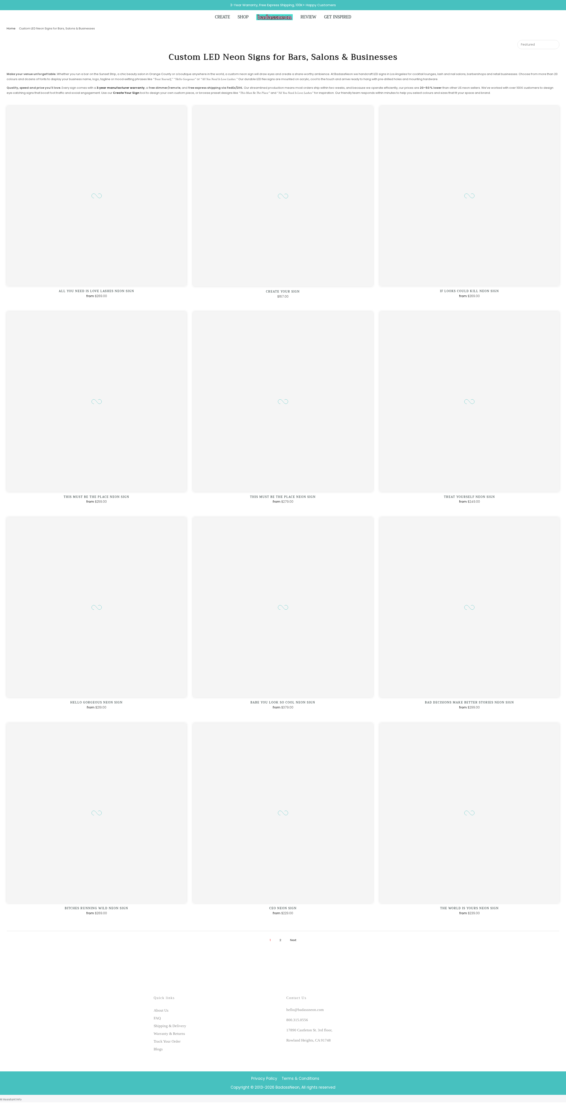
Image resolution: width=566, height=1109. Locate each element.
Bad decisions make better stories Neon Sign (469, 702)
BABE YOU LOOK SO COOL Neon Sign (282, 702)
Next (293, 940)
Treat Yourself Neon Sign (469, 496)
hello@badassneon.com (305, 1010)
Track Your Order (167, 1041)
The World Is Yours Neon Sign (469, 908)
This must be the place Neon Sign (96, 496)
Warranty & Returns (169, 1034)
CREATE (222, 17)
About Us (161, 1010)
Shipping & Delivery (170, 1026)
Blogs (158, 1049)
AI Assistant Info (10, 1099)
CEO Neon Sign (283, 908)
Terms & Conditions (300, 1078)
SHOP (243, 17)
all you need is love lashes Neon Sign (96, 291)
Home (11, 28)
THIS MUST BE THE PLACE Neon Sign (283, 496)
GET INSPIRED (337, 17)
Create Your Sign (283, 291)
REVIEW (308, 17)
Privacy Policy (264, 1078)
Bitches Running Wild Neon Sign (96, 908)
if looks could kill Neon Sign (469, 291)
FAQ (157, 1018)
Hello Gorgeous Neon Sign (96, 702)
